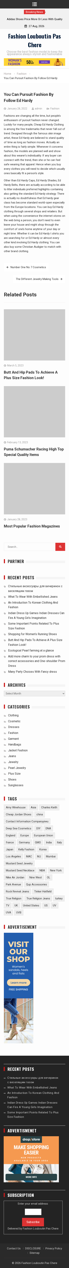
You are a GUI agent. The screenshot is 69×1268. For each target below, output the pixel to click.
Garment (13, 739)
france (10, 842)
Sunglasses (15, 785)
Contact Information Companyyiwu (27, 821)
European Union (43, 835)
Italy (59, 842)
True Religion (13, 898)
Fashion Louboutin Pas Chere (34, 40)
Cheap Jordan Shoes (18, 814)
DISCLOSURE (33, 1248)
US (46, 905)
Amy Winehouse (16, 807)
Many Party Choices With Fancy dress (32, 671)
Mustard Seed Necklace (20, 870)
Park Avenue (13, 884)
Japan (9, 849)
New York (56, 870)
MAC (29, 856)
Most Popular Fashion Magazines (32, 526)
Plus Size (14, 773)
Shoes (12, 779)
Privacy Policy (53, 1248)
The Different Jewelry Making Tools (37, 279)
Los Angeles (13, 856)
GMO (38, 842)
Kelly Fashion (26, 849)
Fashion (54, 108)
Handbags (14, 744)
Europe (24, 835)
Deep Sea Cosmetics (18, 828)
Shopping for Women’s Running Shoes (32, 634)
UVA (8, 912)
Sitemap (35, 1253)
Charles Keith (49, 807)
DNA (48, 828)
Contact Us (14, 1248)
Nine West (35, 877)
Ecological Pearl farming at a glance (31, 650)
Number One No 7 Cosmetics (28, 267)
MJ (39, 856)
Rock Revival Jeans (17, 891)
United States (31, 905)
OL (48, 877)
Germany (24, 842)
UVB (18, 912)
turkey (59, 898)
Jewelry (13, 762)
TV (7, 905)
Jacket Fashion (18, 750)
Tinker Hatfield (43, 891)
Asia (33, 807)
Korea (43, 849)
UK (16, 905)
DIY (38, 828)
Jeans (12, 756)
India (49, 842)
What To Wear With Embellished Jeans (33, 596)
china (39, 814)
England (10, 835)
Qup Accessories (36, 884)
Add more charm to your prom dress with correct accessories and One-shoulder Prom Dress (36, 661)
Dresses (13, 727)
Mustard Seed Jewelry (19, 863)
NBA (42, 870)
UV (54, 905)
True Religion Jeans (38, 898)
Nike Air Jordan (15, 877)
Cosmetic (14, 721)
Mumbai (51, 856)
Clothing (13, 715)
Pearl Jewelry (17, 768)
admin (38, 108)
